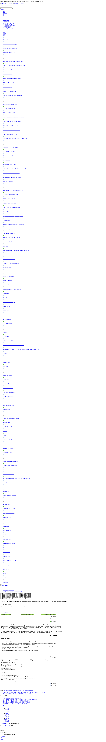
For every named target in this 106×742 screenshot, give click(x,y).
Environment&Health (7, 26)
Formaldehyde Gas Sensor (8, 29)
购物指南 (7, 708)
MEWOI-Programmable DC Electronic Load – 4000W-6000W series (16, 702)
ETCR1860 (12, 5)
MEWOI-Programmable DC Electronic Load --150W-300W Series (16, 700)
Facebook (7, 721)
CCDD (4, 34)
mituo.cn (17, 725)
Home (4, 11)
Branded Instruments (7, 31)
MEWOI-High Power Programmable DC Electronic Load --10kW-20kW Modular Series (20, 699)
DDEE (4, 35)
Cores (4, 32)
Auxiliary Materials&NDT (8, 28)
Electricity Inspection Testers (8, 23)
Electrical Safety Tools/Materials (9, 25)
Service (4, 710)
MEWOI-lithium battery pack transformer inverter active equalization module (18, 690)
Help (4, 705)
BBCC (4, 33)
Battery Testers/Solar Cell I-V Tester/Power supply (13, 591)
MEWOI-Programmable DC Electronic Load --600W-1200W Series (16, 701)
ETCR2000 (2, 5)
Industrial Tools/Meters (7, 27)
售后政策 (7, 711)
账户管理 (7, 706)
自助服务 (7, 713)
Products (2, 9)
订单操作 (7, 709)
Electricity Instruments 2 (7, 24)
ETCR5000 (7, 5)
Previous (24, 692)
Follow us (5, 719)
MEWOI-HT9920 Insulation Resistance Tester (12, 698)
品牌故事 (7, 716)
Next (19, 693)
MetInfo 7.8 (7, 725)
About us (5, 715)
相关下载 (7, 714)
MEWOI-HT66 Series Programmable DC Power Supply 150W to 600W (17, 703)
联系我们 (7, 718)
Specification (5, 612)
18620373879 (3, 723)
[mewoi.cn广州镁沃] (12, 3)
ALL (4, 18)
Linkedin (7, 720)
